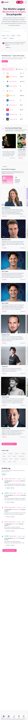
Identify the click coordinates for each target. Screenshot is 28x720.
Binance (11, 95)
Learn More (8, 47)
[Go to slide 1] (23, 186)
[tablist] (14, 69)
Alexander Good (17, 509)
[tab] (8, 69)
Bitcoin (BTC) (12, 76)
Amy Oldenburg (16, 481)
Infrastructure (21, 456)
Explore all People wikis (8, 444)
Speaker (16, 453)
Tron (10, 109)
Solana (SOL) (12, 105)
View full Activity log (9, 550)
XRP (10, 90)
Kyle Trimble (16, 524)
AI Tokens (13, 35)
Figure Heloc (12, 114)
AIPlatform (23, 459)
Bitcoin (18, 35)
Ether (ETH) (12, 81)
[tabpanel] (14, 96)
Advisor (4, 456)
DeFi (8, 35)
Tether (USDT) (12, 86)
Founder (4, 453)
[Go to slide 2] (24, 186)
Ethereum (5, 38)
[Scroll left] (3, 147)
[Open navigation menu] (25, 2)
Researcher (5, 459)
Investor (14, 456)
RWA (11, 459)
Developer (23, 453)
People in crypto (12, 478)
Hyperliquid (12, 119)
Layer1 (15, 461)
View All (4, 61)
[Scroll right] (25, 147)
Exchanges (11, 38)
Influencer (16, 459)
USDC (10, 100)
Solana (9, 461)
